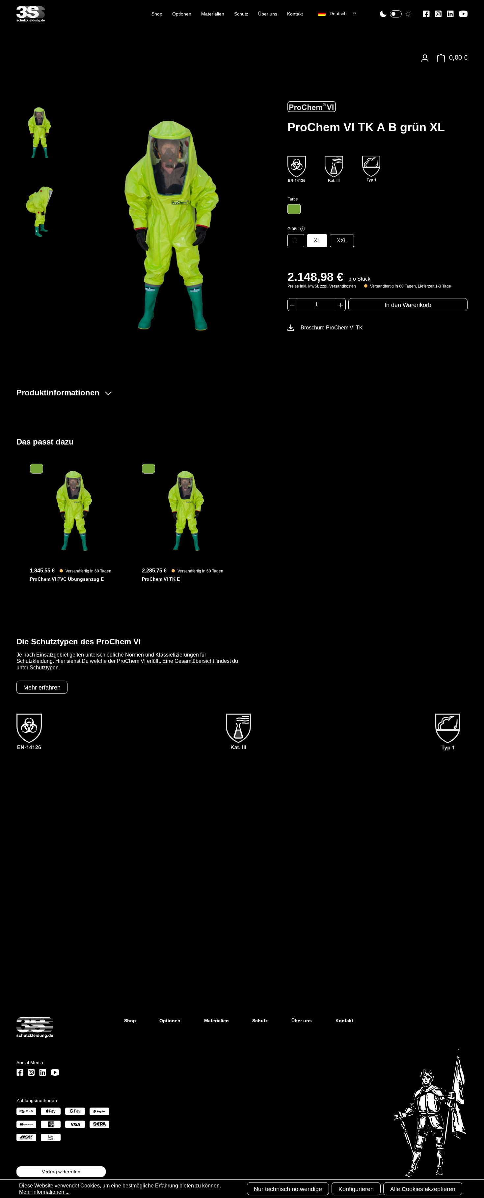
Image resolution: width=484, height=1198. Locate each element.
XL (317, 240)
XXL (342, 240)
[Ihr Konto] (425, 58)
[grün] (294, 209)
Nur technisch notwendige (288, 1189)
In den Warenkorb (408, 305)
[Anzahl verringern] (292, 304)
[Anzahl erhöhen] (340, 304)
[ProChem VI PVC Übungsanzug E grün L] (74, 510)
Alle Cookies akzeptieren (422, 1189)
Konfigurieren (356, 1189)
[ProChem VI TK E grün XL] (186, 510)
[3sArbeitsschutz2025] (30, 19)
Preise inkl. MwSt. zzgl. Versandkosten (321, 286)
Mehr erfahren (42, 687)
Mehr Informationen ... (44, 1192)
